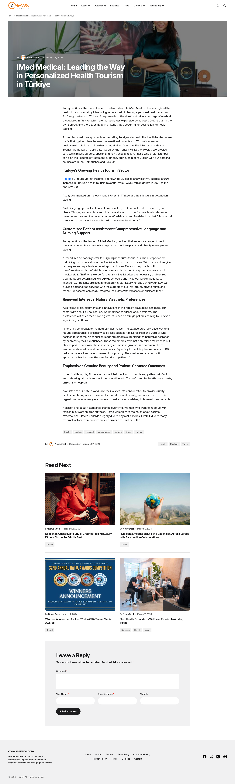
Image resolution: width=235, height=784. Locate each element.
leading (78, 432)
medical (90, 432)
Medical (174, 444)
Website (144, 694)
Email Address (106, 694)
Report (67, 178)
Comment (61, 671)
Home (10, 16)
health (67, 432)
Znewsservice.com (21, 751)
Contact (138, 758)
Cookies (126, 758)
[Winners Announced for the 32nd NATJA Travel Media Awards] (80, 584)
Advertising (123, 754)
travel (128, 432)
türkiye (139, 432)
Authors (109, 754)
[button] (218, 5)
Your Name (62, 694)
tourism (118, 432)
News (147, 630)
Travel (185, 444)
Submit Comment (68, 711)
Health (163, 444)
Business (125, 630)
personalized (104, 432)
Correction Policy (141, 754)
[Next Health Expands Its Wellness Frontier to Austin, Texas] (155, 584)
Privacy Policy (100, 758)
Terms (114, 758)
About (98, 754)
